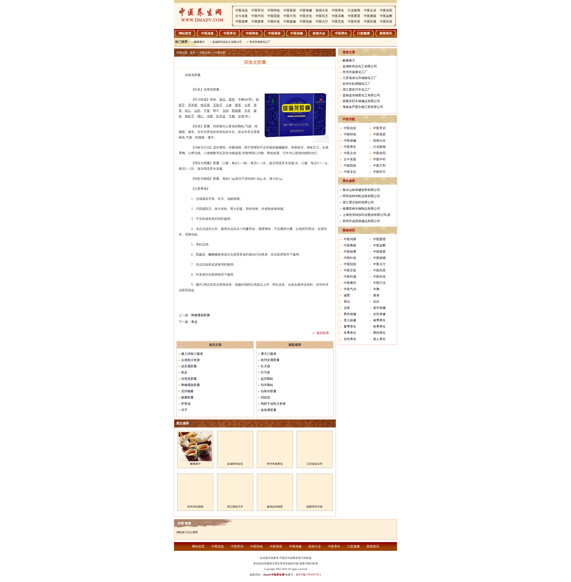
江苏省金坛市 (314, 463)
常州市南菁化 (275, 463)
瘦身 (376, 295)
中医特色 (273, 10)
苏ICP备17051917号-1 (308, 574)
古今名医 (241, 16)
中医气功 (350, 289)
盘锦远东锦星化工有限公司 (361, 95)
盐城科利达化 (235, 463)
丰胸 (376, 289)
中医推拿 (257, 21)
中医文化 (306, 16)
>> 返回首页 (320, 333)
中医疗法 (379, 283)
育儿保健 (350, 320)
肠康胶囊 (187, 397)
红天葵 (265, 366)
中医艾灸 (338, 21)
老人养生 (379, 339)
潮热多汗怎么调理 (187, 532)
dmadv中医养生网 (274, 574)
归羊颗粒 (267, 385)
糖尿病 (213, 254)
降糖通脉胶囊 (200, 315)
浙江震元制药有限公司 (358, 202)
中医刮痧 (306, 21)
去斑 (347, 308)
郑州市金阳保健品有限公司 (361, 221)
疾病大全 (322, 10)
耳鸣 (182, 153)
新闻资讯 (386, 33)
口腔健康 (363, 33)
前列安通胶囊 (270, 360)
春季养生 (379, 320)
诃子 (184, 410)
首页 (192, 52)
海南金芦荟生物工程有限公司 (363, 107)
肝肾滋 (185, 403)
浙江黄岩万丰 (235, 506)
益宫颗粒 (267, 378)
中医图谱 (354, 16)
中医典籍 (370, 16)
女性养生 (350, 339)
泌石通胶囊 (189, 366)
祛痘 (376, 301)
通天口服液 (268, 353)
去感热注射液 (190, 360)
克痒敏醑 (187, 391)
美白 (347, 301)
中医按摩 (241, 21)
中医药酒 (370, 21)
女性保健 (379, 314)
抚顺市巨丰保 (314, 506)
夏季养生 (350, 326)
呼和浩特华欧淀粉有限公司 (361, 196)
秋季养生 (379, 326)
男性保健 (350, 314)
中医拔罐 (289, 21)
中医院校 (273, 16)
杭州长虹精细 (195, 506)
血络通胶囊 (268, 410)
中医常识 (257, 10)
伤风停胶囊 (268, 391)
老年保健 (379, 308)
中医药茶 (354, 21)
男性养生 (379, 332)
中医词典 (338, 16)
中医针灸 (273, 21)
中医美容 (289, 10)
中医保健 (306, 10)
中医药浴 (386, 21)
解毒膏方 (199, 41)
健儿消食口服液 (192, 353)
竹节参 (265, 372)
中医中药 (257, 16)
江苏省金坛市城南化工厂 (360, 78)
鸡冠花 (265, 397)
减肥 (347, 295)
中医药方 (322, 16)
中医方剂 (289, 16)
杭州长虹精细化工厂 (357, 83)
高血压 (200, 254)
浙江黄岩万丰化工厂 (357, 89)
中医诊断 (386, 16)
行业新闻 (354, 10)
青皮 (194, 322)
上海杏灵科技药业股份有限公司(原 (367, 215)
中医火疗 (322, 21)
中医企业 (370, 10)
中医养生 (338, 10)
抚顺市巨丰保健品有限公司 (361, 101)
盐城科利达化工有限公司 (227, 41)
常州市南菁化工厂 (260, 41)
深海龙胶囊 (189, 378)
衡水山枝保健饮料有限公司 (361, 190)
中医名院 (386, 10)
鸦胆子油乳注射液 (273, 403)
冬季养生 (350, 332)
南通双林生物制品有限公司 (361, 208)
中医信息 (241, 10)
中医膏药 (350, 283)
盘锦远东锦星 (275, 506)
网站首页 (185, 33)
